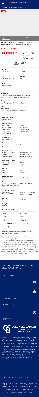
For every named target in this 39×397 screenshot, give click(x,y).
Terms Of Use (13, 375)
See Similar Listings (29, 58)
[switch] (27, 38)
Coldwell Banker (10, 365)
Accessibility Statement (13, 377)
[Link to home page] (19, 2)
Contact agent (6, 38)
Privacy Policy (25, 375)
